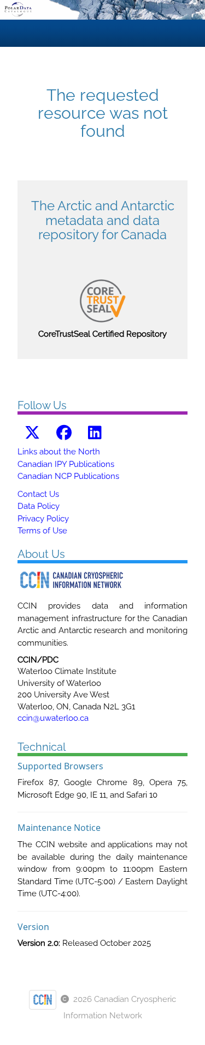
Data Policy (38, 506)
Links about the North (58, 452)
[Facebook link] (64, 433)
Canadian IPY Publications (65, 464)
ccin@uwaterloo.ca (53, 718)
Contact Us (38, 494)
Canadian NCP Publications (68, 476)
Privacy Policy (43, 519)
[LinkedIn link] (95, 433)
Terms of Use (42, 531)
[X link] (32, 433)
